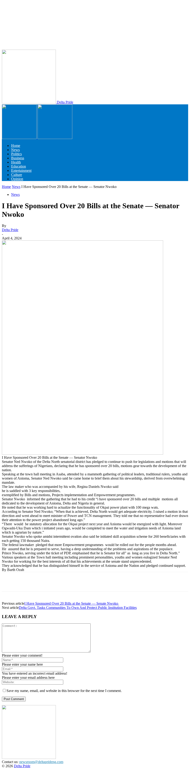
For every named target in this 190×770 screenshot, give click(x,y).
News (15, 150)
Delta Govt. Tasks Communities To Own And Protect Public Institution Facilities (78, 608)
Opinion (17, 179)
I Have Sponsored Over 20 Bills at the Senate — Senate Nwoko (71, 603)
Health (16, 162)
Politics (16, 154)
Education (18, 166)
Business (17, 158)
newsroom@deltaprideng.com (41, 762)
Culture (16, 175)
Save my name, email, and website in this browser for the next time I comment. (64, 691)
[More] (150, 582)
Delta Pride (10, 230)
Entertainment (21, 170)
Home (15, 146)
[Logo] (20, 138)
